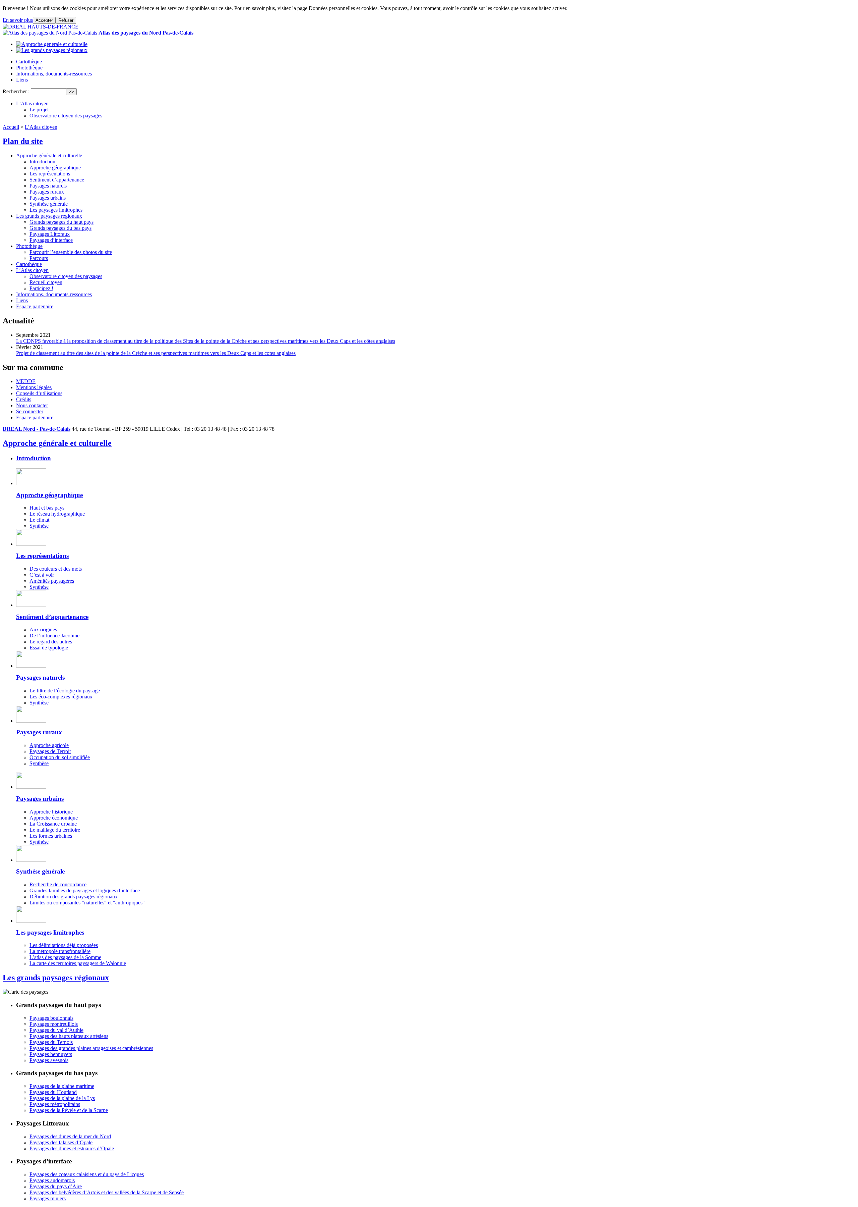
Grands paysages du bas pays (60, 228)
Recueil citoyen (45, 282)
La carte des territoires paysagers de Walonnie (77, 963)
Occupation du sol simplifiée (59, 757)
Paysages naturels (48, 186)
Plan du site (23, 141)
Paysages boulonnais (51, 1018)
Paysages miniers (47, 1198)
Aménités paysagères (51, 581)
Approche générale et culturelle (49, 155)
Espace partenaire (34, 306)
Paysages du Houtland (53, 1092)
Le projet (39, 109)
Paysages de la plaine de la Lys (62, 1098)
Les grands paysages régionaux (49, 216)
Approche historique (51, 812)
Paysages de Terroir (50, 751)
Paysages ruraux (46, 192)
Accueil (11, 127)
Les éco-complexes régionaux (61, 696)
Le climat (39, 520)
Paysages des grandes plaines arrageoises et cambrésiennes (91, 1048)
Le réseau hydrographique (57, 514)
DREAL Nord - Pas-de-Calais (36, 429)
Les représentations (49, 173)
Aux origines (43, 629)
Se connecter (29, 411)
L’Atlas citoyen (32, 103)
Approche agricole (49, 745)
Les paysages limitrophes (55, 210)
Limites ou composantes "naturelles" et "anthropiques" (87, 902)
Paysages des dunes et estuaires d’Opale (71, 1148)
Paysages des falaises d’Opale (61, 1142)
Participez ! (41, 288)
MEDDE (26, 381)
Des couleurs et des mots (55, 569)
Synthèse (39, 526)
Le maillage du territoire (54, 830)
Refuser (65, 20)
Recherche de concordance (57, 884)
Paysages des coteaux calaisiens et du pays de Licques (86, 1174)
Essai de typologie (48, 647)
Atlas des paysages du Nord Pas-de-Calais (146, 33)
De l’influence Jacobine (54, 635)
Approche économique (53, 818)
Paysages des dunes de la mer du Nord (70, 1136)
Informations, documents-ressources (54, 73)
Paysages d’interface (51, 240)
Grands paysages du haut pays (61, 222)
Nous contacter (32, 405)
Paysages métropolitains (54, 1104)
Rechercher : (16, 91)
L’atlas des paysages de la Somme (65, 957)
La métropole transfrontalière (59, 951)
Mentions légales (34, 387)
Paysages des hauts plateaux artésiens (68, 1036)
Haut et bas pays (46, 508)
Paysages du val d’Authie (56, 1030)
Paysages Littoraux (49, 234)
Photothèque (29, 67)
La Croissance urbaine (53, 824)
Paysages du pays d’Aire (55, 1186)
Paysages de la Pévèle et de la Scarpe (68, 1110)
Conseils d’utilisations (39, 393)
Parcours (38, 258)
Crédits (23, 399)
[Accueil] (40, 27)
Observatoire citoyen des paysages (65, 115)
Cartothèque (29, 61)
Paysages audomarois (52, 1180)
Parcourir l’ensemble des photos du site (70, 252)
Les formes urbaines (50, 836)
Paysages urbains (47, 198)
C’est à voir (41, 575)
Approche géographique (55, 167)
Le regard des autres (50, 641)
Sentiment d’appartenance (56, 179)
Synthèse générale (48, 204)
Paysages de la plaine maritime (61, 1086)
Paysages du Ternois (51, 1042)
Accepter (44, 20)
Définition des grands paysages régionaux (73, 896)
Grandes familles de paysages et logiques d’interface (84, 890)
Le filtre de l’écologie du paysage (64, 690)
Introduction (42, 161)
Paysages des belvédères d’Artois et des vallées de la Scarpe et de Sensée (106, 1192)
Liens (22, 80)
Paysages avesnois (48, 1060)
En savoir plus (18, 20)
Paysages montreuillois (53, 1024)
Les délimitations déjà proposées (63, 945)
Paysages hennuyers (50, 1054)
